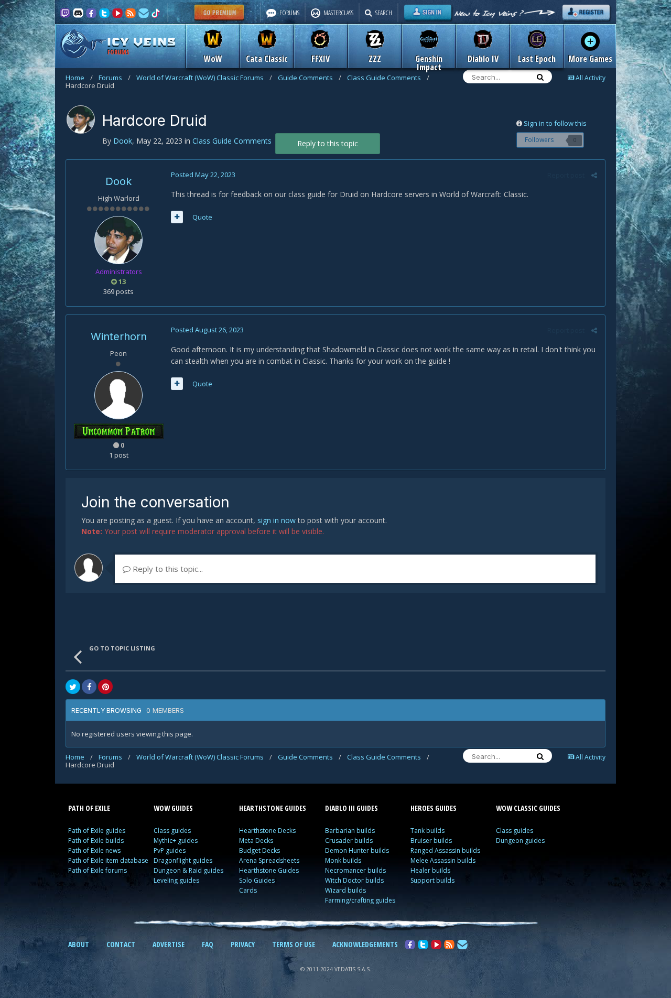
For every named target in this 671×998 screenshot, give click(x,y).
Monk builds (343, 860)
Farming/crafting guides (360, 900)
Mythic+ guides (176, 840)
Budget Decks (259, 850)
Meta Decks (256, 840)
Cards (248, 890)
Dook (118, 181)
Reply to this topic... (167, 568)
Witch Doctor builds (354, 880)
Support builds (432, 880)
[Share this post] (594, 175)
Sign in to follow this (555, 123)
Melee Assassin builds (442, 860)
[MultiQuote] (177, 217)
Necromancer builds (355, 870)
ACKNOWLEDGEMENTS (365, 944)
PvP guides (170, 850)
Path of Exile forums (97, 870)
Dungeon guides (520, 840)
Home (79, 77)
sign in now (276, 520)
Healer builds (430, 870)
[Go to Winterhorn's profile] (118, 395)
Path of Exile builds (96, 840)
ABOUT (78, 944)
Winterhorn (119, 336)
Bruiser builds (431, 840)
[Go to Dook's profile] (81, 119)
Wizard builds (345, 890)
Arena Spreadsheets (269, 860)
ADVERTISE (169, 944)
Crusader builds (349, 840)
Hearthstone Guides (269, 870)
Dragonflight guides (183, 860)
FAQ (207, 944)
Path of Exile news (94, 850)
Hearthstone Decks (267, 830)
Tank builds (427, 830)
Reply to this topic (327, 143)
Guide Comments (309, 77)
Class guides (172, 830)
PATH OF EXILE (89, 808)
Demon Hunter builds (357, 850)
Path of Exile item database (108, 860)
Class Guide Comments (388, 77)
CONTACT (120, 944)
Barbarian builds (350, 830)
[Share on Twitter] (73, 686)
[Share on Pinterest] (105, 686)
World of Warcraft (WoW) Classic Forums (204, 77)
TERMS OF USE (293, 944)
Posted (203, 174)
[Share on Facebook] (89, 686)
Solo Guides (257, 880)
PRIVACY (243, 944)
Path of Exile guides (96, 830)
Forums (115, 77)
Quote (202, 217)
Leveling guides (176, 880)
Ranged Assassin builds (445, 850)
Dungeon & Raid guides (188, 870)
